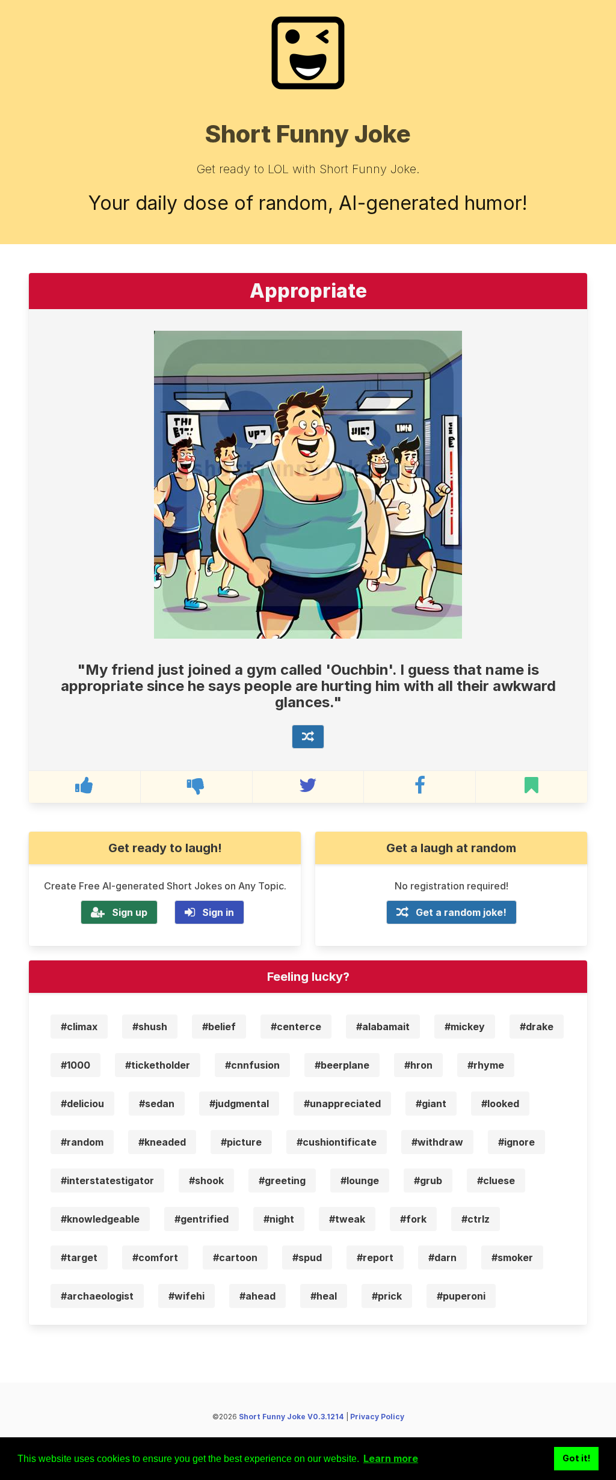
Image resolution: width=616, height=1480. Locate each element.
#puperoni (461, 1296)
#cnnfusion (252, 1065)
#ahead (257, 1296)
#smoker (512, 1257)
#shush (149, 1027)
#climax (79, 1027)
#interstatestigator (107, 1180)
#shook (206, 1180)
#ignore (516, 1142)
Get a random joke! (461, 912)
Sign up (129, 912)
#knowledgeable (100, 1219)
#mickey (465, 1027)
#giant (431, 1104)
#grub (428, 1180)
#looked (500, 1104)
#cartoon (235, 1257)
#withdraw (437, 1142)
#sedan (156, 1104)
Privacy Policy (377, 1416)
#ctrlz (475, 1219)
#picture (241, 1142)
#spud (307, 1257)
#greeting (282, 1180)
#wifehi (186, 1296)
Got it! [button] (576, 1458)
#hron (418, 1065)
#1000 (75, 1065)
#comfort (155, 1257)
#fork (413, 1219)
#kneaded (162, 1142)
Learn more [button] (390, 1458)
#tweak (347, 1219)
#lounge (359, 1180)
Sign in (218, 912)
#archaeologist (97, 1296)
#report (375, 1257)
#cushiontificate (337, 1142)
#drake (536, 1027)
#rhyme (485, 1065)
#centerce (296, 1027)
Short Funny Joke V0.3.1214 (291, 1416)
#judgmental (239, 1104)
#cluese (496, 1180)
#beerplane (342, 1065)
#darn (442, 1257)
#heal (323, 1296)
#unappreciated (342, 1104)
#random (82, 1142)
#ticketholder (157, 1065)
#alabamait (383, 1027)
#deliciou (82, 1104)
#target (79, 1257)
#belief (219, 1027)
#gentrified (201, 1219)
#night (278, 1219)
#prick (387, 1296)
